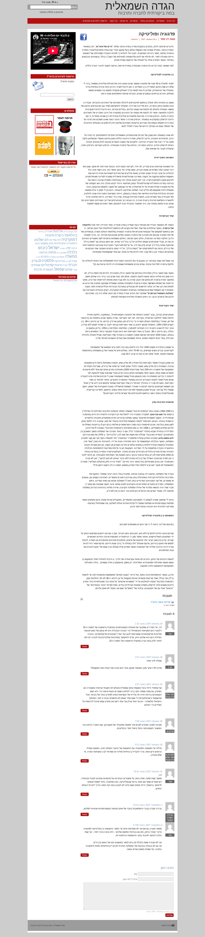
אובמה (70, 232)
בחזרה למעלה (166, 925)
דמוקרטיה (69, 239)
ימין (68, 248)
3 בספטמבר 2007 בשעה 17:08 (147, 825)
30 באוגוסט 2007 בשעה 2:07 (148, 657)
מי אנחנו (124, 21)
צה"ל (64, 265)
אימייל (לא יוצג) (130, 879)
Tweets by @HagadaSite (65, 280)
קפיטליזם (47, 265)
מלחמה (43, 252)
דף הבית (171, 21)
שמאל (59, 269)
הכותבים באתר (147, 21)
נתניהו (45, 256)
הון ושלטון (41, 240)
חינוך (37, 243)
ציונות (58, 265)
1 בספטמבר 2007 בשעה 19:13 (147, 805)
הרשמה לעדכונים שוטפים (95, 21)
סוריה (38, 257)
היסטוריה (71, 243)
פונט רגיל (46, 2)
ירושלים (63, 248)
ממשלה (71, 256)
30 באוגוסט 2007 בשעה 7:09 (148, 721)
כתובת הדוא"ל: (67, 81)
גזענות (49, 235)
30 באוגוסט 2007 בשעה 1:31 (148, 623)
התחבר (43, 12)
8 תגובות (134, 39)
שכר (75, 270)
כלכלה (72, 252)
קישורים (134, 21)
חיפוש (74, 7)
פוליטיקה (59, 261)
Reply (84, 646)
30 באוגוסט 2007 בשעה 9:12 (148, 744)
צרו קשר (113, 21)
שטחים (35, 265)
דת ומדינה (55, 239)
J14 (75, 231)
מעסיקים (60, 257)
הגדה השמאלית (140, 6)
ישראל (54, 247)
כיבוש (43, 247)
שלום (68, 269)
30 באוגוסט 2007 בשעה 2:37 (148, 684)
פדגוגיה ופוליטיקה (157, 33)
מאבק (63, 252)
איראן (65, 232)
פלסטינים (46, 261)
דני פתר (164, 39)
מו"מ (58, 253)
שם (135, 874)
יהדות (74, 248)
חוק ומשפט (47, 243)
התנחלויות (60, 243)
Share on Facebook (83, 37)
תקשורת (48, 269)
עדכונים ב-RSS (55, 12)
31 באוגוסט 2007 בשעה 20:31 (148, 771)
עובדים (73, 261)
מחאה (52, 252)
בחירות (41, 232)
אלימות (58, 231)
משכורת (52, 257)
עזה (67, 261)
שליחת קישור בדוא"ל (160, 602)
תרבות (38, 269)
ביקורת (59, 235)
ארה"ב (48, 231)
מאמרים (160, 21)
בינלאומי (70, 235)
